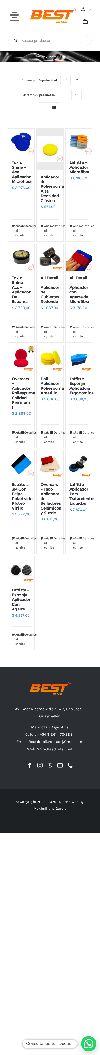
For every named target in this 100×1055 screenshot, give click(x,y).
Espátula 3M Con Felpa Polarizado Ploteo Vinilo (22, 496)
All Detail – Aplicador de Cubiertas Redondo (50, 289)
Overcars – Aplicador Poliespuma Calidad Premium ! (23, 393)
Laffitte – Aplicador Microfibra (79, 167)
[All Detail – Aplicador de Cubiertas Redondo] (50, 257)
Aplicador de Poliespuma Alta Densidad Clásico (52, 189)
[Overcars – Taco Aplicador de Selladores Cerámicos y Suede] (50, 463)
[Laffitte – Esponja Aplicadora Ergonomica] (79, 358)
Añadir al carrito (18, 230)
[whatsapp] (50, 765)
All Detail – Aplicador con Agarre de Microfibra (79, 289)
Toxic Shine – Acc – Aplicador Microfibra (22, 172)
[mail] (60, 765)
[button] (88, 1043)
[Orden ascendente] (77, 80)
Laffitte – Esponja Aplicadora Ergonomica (81, 385)
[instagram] (40, 765)
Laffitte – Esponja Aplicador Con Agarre (21, 599)
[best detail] (53, 9)
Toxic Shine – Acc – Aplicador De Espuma (21, 289)
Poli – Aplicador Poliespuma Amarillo (52, 385)
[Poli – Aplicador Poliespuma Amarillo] (50, 358)
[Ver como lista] (54, 108)
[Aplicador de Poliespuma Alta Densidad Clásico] (50, 149)
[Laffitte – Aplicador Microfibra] (79, 142)
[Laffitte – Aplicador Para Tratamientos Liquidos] (79, 463)
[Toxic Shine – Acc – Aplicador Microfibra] (21, 142)
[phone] (70, 765)
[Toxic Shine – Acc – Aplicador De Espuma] (21, 257)
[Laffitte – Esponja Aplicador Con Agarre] (21, 569)
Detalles (28, 226)
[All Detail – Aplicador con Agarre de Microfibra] (79, 257)
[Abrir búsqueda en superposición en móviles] (50, 40)
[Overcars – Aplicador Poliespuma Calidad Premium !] (21, 358)
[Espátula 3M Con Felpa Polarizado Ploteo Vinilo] (21, 463)
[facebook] (29, 765)
